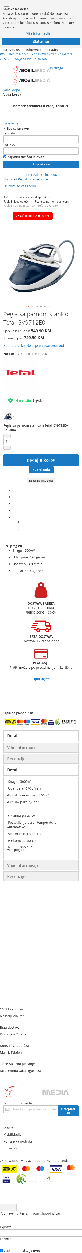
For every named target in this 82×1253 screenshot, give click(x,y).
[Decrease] (7, 436)
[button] (29, 306)
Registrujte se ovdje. (33, 179)
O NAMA (22, 54)
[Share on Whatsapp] (23, 522)
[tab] (41, 735)
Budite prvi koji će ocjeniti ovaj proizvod (33, 345)
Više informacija (23, 747)
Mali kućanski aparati (33, 197)
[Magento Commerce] (31, 75)
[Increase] (7, 448)
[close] (3, 2)
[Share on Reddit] (23, 535)
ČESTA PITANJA (11, 59)
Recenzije (16, 758)
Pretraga (56, 68)
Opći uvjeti (41, 679)
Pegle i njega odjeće (16, 201)
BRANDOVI (38, 54)
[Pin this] (14, 510)
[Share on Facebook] (14, 490)
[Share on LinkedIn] (14, 504)
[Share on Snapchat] (23, 529)
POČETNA (7, 54)
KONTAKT (41, 59)
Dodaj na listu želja (41, 480)
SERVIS (28, 59)
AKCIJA (52, 54)
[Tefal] (20, 389)
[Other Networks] (14, 517)
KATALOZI (65, 54)
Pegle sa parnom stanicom (52, 201)
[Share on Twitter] (14, 497)
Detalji (13, 735)
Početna (8, 197)
